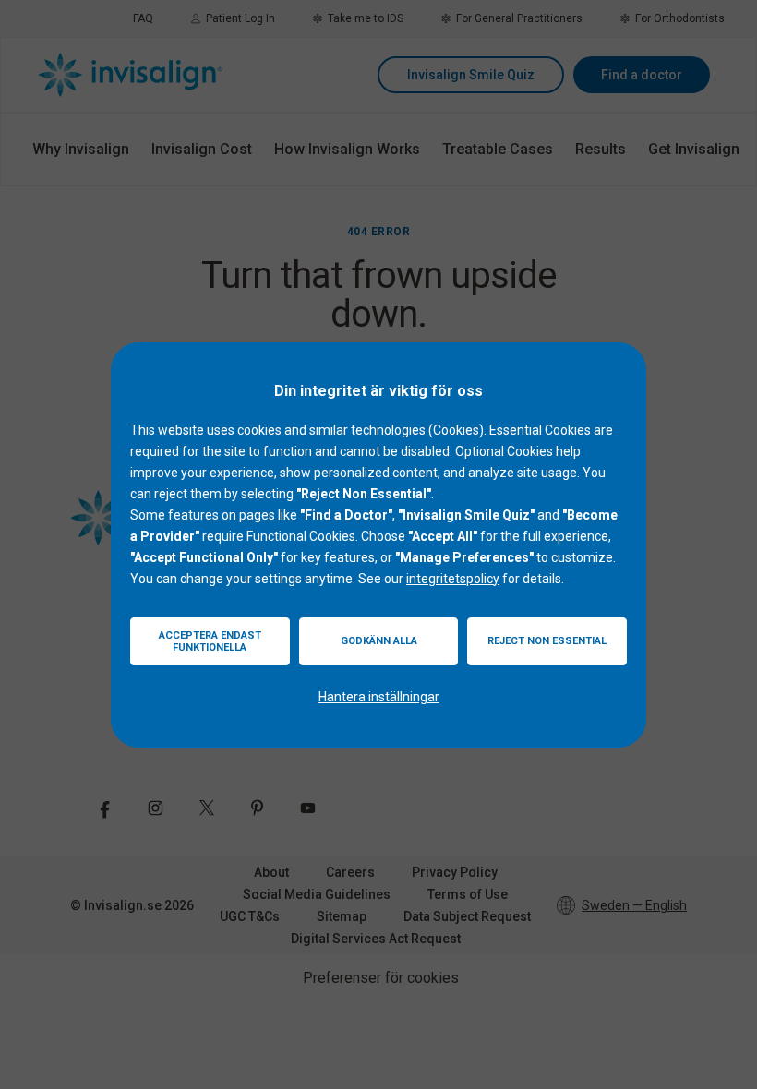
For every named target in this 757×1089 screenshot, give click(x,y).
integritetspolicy (452, 578)
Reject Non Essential (547, 641)
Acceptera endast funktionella (210, 641)
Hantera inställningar (378, 696)
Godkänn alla (379, 641)
